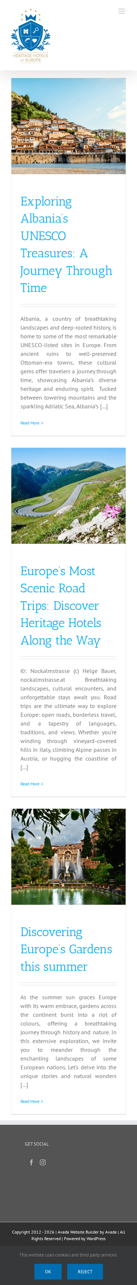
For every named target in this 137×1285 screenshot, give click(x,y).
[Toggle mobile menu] (122, 11)
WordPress (96, 1238)
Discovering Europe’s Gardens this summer (66, 949)
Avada (111, 1232)
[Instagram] (43, 1162)
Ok (48, 1272)
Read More (29, 423)
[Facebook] (31, 1162)
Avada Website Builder (78, 1232)
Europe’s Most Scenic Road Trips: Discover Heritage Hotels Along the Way (60, 605)
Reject (85, 1272)
